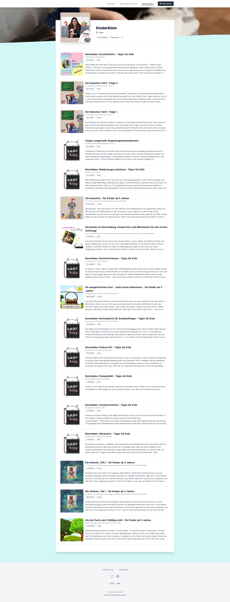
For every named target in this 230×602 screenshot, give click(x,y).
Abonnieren (167, 4)
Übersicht (111, 4)
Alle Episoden (147, 4)
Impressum (123, 569)
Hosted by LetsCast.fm (115, 592)
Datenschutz (108, 569)
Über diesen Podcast (128, 4)
